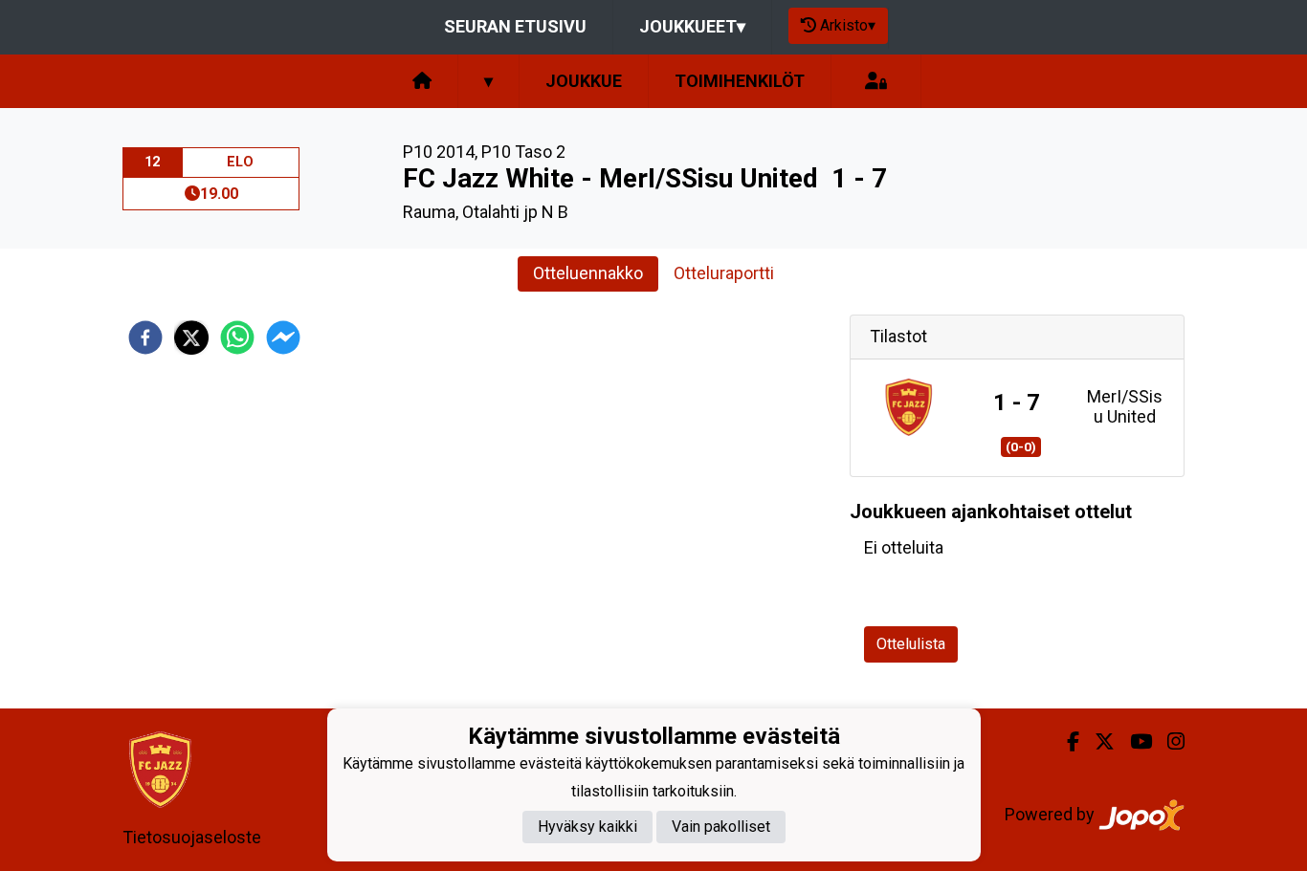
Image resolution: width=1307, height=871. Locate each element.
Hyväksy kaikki (587, 827)
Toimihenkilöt (740, 81)
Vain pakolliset (721, 827)
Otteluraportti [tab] (724, 273)
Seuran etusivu (515, 26)
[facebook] (145, 337)
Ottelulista (910, 644)
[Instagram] (1168, 741)
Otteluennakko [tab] (588, 273)
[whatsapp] (237, 337)
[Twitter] (1097, 741)
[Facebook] (1065, 741)
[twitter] (191, 337)
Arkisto (847, 25)
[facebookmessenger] (283, 337)
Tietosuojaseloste (191, 837)
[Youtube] (1133, 741)
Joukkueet (692, 26)
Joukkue (583, 81)
